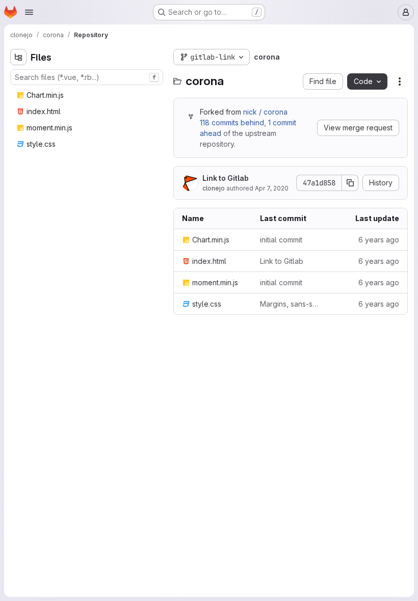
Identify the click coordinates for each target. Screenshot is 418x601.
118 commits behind (232, 122)
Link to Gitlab (225, 178)
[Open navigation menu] (29, 12)
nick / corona (265, 111)
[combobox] (86, 77)
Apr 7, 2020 (272, 188)
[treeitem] (87, 95)
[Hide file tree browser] (18, 57)
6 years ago (378, 239)
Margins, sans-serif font (291, 303)
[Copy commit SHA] (350, 183)
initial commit (281, 239)
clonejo (213, 188)
